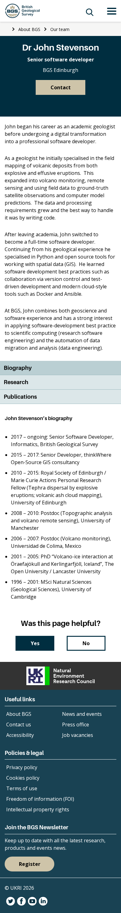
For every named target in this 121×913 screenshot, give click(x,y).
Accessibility (20, 735)
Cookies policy (22, 777)
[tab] (60, 368)
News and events (82, 714)
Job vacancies (77, 735)
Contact (61, 87)
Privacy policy (21, 767)
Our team (59, 29)
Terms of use (21, 788)
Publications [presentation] (20, 396)
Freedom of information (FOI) (40, 799)
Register (29, 864)
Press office (75, 724)
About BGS (29, 29)
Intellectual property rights (37, 809)
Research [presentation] (16, 382)
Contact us (18, 724)
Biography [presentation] (18, 368)
